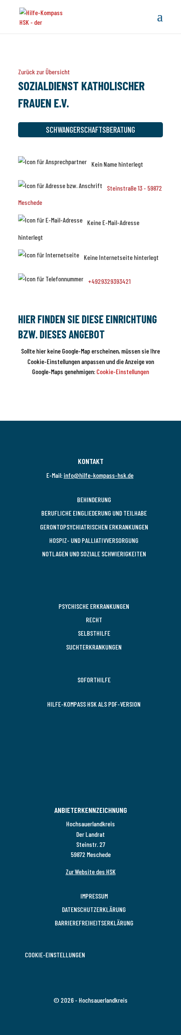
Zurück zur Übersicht (44, 72)
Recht (94, 620)
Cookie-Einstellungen (122, 371)
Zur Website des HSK (91, 871)
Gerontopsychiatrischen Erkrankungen (94, 527)
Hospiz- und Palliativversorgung (93, 540)
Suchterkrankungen (94, 647)
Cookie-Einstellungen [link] (55, 955)
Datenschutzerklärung (94, 909)
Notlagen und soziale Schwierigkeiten (94, 554)
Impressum (94, 896)
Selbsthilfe (94, 633)
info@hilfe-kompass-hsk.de (98, 475)
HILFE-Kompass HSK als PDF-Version (94, 704)
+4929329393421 (109, 281)
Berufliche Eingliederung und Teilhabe (94, 513)
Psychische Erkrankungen (94, 606)
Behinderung (94, 499)
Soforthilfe (94, 680)
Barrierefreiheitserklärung (94, 923)
